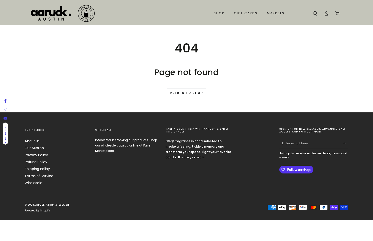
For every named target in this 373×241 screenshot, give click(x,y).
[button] (315, 13)
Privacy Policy (36, 155)
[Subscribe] (345, 143)
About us (32, 141)
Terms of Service (39, 175)
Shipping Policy (37, 168)
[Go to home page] (62, 13)
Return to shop (186, 93)
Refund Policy (36, 161)
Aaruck (39, 204)
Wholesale (33, 182)
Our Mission (34, 147)
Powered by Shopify (37, 210)
